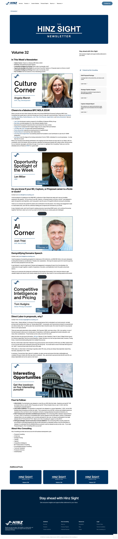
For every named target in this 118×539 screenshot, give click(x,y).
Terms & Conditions (101, 526)
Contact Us (42, 149)
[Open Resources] (62, 3)
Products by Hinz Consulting (90, 70)
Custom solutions (47, 529)
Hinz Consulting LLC (101, 529)
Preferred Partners (65, 529)
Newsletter (81, 524)
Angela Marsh (50, 117)
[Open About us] (54, 3)
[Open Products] (29, 3)
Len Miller (13, 117)
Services (45, 524)
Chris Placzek (42, 117)
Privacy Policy (100, 524)
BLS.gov (36, 336)
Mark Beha (20, 117)
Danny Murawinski (61, 117)
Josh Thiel (35, 117)
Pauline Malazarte (27, 117)
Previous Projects (65, 526)
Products (45, 526)
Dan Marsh (68, 115)
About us (63, 524)
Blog (80, 526)
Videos (80, 529)
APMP (28, 145)
